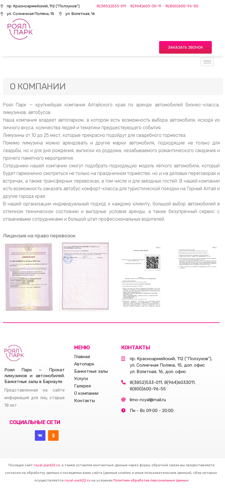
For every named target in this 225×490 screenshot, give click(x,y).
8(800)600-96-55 (182, 6)
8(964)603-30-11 (145, 6)
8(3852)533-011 (111, 6)
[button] (185, 47)
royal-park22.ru (47, 465)
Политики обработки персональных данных (150, 480)
